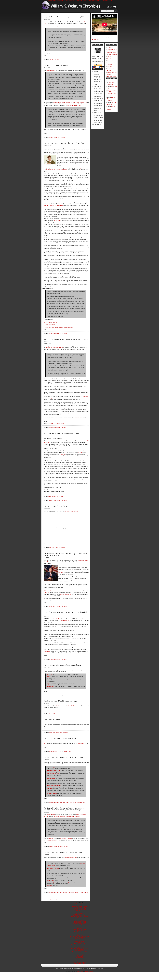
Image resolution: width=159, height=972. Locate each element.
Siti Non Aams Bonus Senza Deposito (79, 944)
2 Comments (70, 695)
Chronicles (57, 10)
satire (54, 427)
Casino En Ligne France (79, 912)
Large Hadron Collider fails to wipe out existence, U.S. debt (66, 17)
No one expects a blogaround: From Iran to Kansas (62, 665)
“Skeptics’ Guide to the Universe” (53, 840)
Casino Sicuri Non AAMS (79, 957)
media (50, 606)
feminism (51, 333)
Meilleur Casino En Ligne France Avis (79, 948)
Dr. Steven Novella (50, 814)
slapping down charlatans (66, 838)
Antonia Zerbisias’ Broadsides (54, 785)
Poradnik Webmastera (89, 971)
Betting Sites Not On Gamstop (79, 929)
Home (44, 10)
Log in (102, 968)
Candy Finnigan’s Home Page (50, 322)
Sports (77, 892)
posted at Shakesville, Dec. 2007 (55, 496)
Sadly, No (49, 684)
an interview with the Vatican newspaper (54, 347)
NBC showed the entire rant (50, 591)
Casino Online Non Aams (79, 930)
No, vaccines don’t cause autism (56, 65)
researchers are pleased (55, 26)
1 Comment (56, 59)
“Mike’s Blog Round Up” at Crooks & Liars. (53, 205)
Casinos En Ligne (80, 955)
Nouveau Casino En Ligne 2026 (79, 951)
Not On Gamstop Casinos (79, 917)
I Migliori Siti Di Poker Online (79, 953)
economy (57, 892)
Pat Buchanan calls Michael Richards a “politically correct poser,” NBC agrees (65, 554)
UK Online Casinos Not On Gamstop (79, 916)
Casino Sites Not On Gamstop (79, 908)
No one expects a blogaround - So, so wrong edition (63, 852)
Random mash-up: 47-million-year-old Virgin (60, 701)
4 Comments (63, 500)
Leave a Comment (67, 751)
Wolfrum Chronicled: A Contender (111, 99)
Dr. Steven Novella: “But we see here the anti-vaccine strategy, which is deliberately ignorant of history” (64, 809)
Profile (55, 333)
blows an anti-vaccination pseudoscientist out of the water (67, 816)
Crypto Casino (79, 934)
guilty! (69, 882)
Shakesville (49, 885)
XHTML (98, 968)
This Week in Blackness (52, 782)
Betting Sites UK (79, 928)
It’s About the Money (51, 872)
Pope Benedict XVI (65, 620)
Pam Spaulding (50, 882)
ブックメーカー (79, 940)
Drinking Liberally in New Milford (54, 770)
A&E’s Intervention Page (49, 324)
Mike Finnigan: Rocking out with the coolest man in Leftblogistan (58, 327)
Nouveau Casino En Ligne (79, 937)
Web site (47, 592)
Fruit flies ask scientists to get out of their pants (61, 433)
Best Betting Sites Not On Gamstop (79, 933)
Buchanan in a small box (65, 594)
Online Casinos (79, 910)
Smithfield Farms (81, 743)
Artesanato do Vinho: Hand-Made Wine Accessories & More (112, 51)
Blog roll (109, 56)
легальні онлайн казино (79, 941)
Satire (50, 10)
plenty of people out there (71, 857)
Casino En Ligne (79, 905)
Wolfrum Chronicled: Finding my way (111, 93)
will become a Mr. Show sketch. (71, 511)
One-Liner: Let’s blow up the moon (57, 506)
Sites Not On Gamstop (79, 927)
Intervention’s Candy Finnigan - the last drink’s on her (64, 143)
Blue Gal (49, 777)
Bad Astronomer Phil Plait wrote (74, 105)
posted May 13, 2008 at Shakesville (56, 423)
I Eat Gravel (49, 867)
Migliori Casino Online (80, 947)
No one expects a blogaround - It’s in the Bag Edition (63, 757)
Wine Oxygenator (113, 54)
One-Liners (51, 547)
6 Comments (63, 606)
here (101, 126)
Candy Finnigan (71, 148)
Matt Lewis (49, 788)
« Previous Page (47, 899)
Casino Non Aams (79, 950)
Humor (50, 713)
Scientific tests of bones (56, 618)
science (51, 59)
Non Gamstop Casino (79, 913)
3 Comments (63, 659)
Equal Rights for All (64, 892)
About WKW (110, 47)
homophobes (47, 651)
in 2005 (63, 454)
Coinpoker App (79, 956)
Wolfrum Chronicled (111, 76)
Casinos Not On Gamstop (79, 920)
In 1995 (80, 452)
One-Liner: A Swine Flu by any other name (60, 738)
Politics (54, 606)
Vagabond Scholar (51, 778)
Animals (51, 500)
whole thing (50, 838)
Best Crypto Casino (79, 960)
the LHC (53, 53)
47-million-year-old (60, 705)
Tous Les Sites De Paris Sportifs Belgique (79, 936)
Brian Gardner (87, 968)
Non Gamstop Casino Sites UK (79, 915)
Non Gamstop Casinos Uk (79, 914)
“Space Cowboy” (78, 417)
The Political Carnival (52, 793)
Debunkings (52, 137)
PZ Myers (49, 676)
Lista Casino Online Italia (79, 903)
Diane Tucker (50, 674)
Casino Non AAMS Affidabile (79, 962)
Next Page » (55, 899)
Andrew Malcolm (50, 862)
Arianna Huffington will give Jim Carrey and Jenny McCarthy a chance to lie (70, 102)
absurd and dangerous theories (69, 104)
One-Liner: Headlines (52, 720)
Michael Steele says (72, 705)
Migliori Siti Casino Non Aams (79, 946)
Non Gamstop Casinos (79, 907)
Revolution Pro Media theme (77, 968)
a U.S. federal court (50, 70)
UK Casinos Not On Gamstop (79, 923)
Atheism (51, 427)
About (64, 10)
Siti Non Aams (79, 961)
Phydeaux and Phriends (52, 877)
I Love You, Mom (111, 60)
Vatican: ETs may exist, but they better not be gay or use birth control (66, 340)
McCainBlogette (50, 880)
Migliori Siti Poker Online (79, 963)
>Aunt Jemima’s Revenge (53, 868)
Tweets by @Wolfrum (96, 39)
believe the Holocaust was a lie (63, 600)
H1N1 (45, 743)
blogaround (56, 695)
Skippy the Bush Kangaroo (53, 773)
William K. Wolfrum (111, 81)
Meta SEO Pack (80, 971)
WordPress (93, 968)
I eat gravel (49, 683)
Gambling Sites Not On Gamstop (79, 906)
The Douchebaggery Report (53, 767)
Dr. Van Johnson (57, 220)
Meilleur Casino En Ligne (79, 926)
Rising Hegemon (50, 686)
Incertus (49, 679)
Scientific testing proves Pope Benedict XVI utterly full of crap (65, 613)
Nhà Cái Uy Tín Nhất (79, 938)
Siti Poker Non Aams (79, 954)
